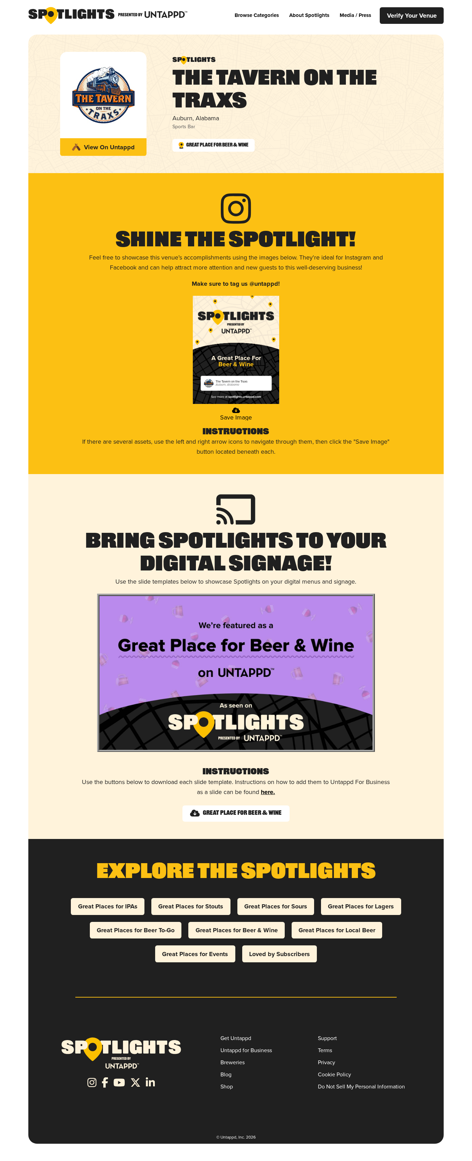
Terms (325, 1050)
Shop (226, 1087)
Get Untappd (235, 1038)
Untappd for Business (246, 1050)
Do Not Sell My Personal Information (361, 1087)
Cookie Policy (334, 1074)
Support (327, 1038)
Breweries (232, 1062)
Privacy (326, 1062)
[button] (257, 15)
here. (268, 791)
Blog (226, 1074)
